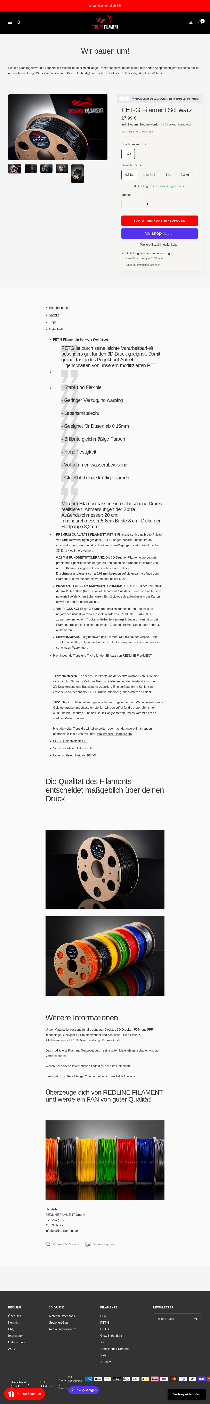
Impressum (16, 1335)
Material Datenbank (62, 1316)
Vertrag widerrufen (186, 1394)
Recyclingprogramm (62, 1329)
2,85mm (105, 1362)
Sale (103, 1355)
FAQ (11, 1329)
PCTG (104, 1329)
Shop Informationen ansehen (143, 264)
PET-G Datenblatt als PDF (70, 741)
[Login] (191, 22)
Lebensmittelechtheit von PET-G (75, 755)
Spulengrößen (58, 1322)
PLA (103, 1316)
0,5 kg (129, 174)
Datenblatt (56, 329)
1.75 (128, 153)
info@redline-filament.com (114, 734)
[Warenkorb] (200, 22)
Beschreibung (58, 307)
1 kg (168, 174)
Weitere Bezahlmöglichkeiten (159, 244)
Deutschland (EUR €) (18, 1384)
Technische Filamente (114, 1348)
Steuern (144, 124)
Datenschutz (16, 1342)
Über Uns (14, 1316)
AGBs (12, 1348)
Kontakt (13, 1322)
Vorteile (54, 315)
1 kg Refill (149, 174)
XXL (103, 1342)
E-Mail (121, 1076)
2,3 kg (185, 174)
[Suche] (19, 22)
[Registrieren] (196, 1318)
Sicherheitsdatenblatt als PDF (73, 748)
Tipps (52, 322)
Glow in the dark (111, 1335)
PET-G (105, 1322)
